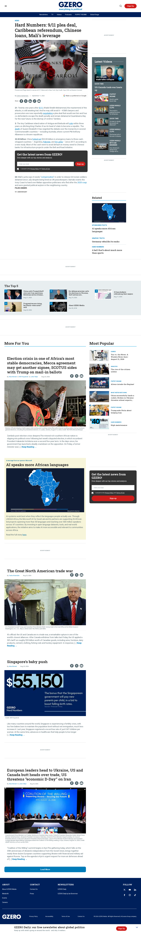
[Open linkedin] (135, 889)
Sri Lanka (59, 142)
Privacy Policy (34, 169)
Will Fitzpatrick (23, 377)
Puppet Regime (113, 95)
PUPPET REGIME (81, 14)
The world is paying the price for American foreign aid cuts (115, 113)
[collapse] (137, 927)
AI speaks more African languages (37, 464)
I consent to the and (35, 169)
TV (52, 14)
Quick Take (99, 84)
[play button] (109, 73)
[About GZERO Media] (58, 306)
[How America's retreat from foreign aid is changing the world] (101, 146)
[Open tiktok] (135, 895)
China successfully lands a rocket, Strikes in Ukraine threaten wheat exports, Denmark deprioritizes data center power (123, 400)
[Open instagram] (129, 895)
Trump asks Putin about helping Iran (121, 411)
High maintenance (119, 425)
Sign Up (121, 928)
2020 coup (82, 182)
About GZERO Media (76, 305)
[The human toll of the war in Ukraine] (101, 132)
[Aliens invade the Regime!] (99, 382)
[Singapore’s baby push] (45, 693)
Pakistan (47, 142)
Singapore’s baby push (27, 661)
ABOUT (6, 884)
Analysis (114, 366)
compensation (47, 177)
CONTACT (35, 884)
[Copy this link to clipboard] (34, 101)
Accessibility (49, 916)
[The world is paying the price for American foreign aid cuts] (101, 109)
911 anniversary (21, 192)
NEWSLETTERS (66, 884)
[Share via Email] (39, 101)
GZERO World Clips (115, 107)
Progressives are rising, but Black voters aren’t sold (32, 305)
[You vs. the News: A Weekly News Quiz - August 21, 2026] (99, 355)
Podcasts (68, 14)
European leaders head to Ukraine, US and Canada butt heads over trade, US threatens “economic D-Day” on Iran (45, 775)
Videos (59, 14)
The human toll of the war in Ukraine (115, 135)
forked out (36, 139)
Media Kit (5, 893)
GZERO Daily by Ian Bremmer (68, 893)
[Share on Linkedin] (30, 101)
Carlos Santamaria (22, 96)
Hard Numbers (98, 247)
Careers (5, 902)
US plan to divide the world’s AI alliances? (115, 123)
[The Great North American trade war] (45, 602)
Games (113, 351)
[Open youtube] (129, 889)
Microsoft (29, 460)
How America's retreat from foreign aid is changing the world (114, 151)
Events (4, 898)
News (17, 21)
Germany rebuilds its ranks (105, 241)
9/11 (41, 108)
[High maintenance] (99, 423)
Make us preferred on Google (76, 96)
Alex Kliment (13, 377)
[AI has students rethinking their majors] (103, 294)
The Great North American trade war (40, 570)
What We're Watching (119, 392)
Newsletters (43, 14)
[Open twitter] (124, 889)
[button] (130, 6)
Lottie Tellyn (34, 377)
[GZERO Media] (70, 6)
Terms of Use (46, 169)
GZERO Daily (62, 889)
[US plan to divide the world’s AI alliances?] (101, 121)
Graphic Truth (98, 238)
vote (71, 123)
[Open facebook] (124, 895)
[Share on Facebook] (21, 101)
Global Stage (94, 14)
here (24, 535)
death (17, 129)
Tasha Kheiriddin (14, 575)
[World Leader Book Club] (101, 97)
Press (32, 893)
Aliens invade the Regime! (122, 384)
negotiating (48, 113)
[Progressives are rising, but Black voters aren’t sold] (13, 306)
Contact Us (34, 889)
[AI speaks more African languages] (109, 212)
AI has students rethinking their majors (123, 293)
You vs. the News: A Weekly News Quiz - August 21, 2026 (120, 356)
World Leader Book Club (114, 100)
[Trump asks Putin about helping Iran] (99, 410)
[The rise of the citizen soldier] (99, 369)
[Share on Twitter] (26, 101)
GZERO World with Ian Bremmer (115, 143)
